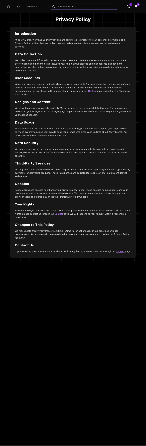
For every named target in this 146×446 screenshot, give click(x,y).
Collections (31, 6)
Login (17, 6)
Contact (92, 91)
